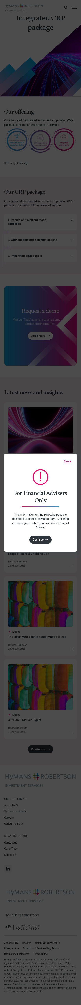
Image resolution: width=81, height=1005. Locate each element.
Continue (38, 539)
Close (67, 461)
